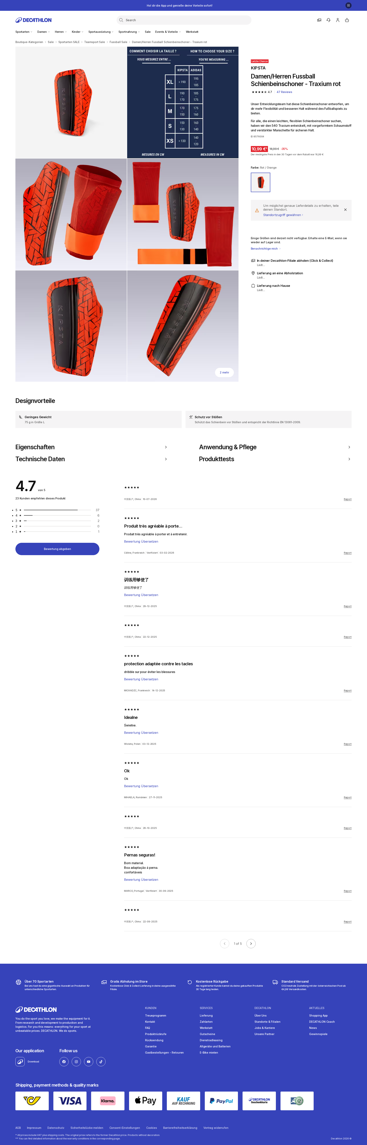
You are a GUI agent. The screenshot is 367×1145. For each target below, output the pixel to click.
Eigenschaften (35, 447)
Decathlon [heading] (262, 1008)
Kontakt (150, 1021)
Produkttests (216, 459)
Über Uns (260, 1015)
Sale (148, 31)
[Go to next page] (251, 943)
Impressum (34, 1127)
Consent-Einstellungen (124, 1127)
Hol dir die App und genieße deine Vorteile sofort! (179, 5)
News (313, 1027)
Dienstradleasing (211, 1040)
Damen (42, 31)
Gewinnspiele (318, 1034)
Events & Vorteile (166, 31)
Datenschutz (55, 1127)
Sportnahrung (127, 31)
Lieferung (206, 1015)
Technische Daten (40, 459)
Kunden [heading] (150, 1008)
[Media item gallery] (127, 214)
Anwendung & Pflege (228, 447)
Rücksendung (154, 1040)
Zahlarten (206, 1021)
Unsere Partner (264, 1034)
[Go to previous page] (224, 943)
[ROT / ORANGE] (260, 182)
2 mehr (224, 372)
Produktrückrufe (155, 1034)
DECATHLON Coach (322, 1021)
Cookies (151, 1127)
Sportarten (22, 31)
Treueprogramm (155, 1015)
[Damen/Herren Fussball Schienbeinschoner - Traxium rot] (71, 102)
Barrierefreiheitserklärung (180, 1127)
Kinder (76, 31)
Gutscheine (207, 1034)
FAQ (147, 1027)
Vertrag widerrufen (215, 1127)
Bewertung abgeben (57, 549)
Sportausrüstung (99, 31)
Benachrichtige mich (265, 248)
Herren (60, 31)
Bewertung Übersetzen (141, 541)
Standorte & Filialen (267, 1021)
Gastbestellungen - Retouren (164, 1052)
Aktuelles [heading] (316, 1008)
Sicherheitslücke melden (87, 1127)
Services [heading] (206, 1008)
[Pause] (348, 5)
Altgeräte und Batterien (215, 1046)
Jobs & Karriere (264, 1027)
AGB (18, 1127)
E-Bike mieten (209, 1052)
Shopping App (318, 1015)
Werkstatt (192, 31)
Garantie (151, 1046)
